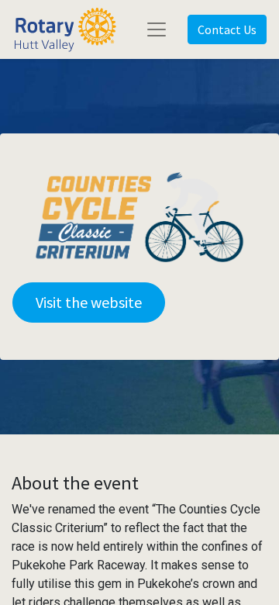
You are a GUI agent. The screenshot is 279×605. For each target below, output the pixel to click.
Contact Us (227, 29)
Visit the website (89, 302)
